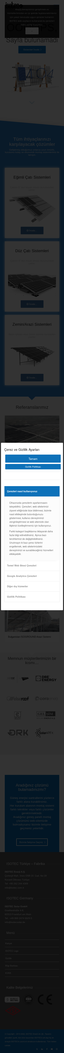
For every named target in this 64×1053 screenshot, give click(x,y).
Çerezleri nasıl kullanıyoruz (22, 491)
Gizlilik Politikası (33, 466)
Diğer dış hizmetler (17, 586)
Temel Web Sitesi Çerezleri (21, 565)
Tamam (33, 459)
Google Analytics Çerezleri (22, 576)
